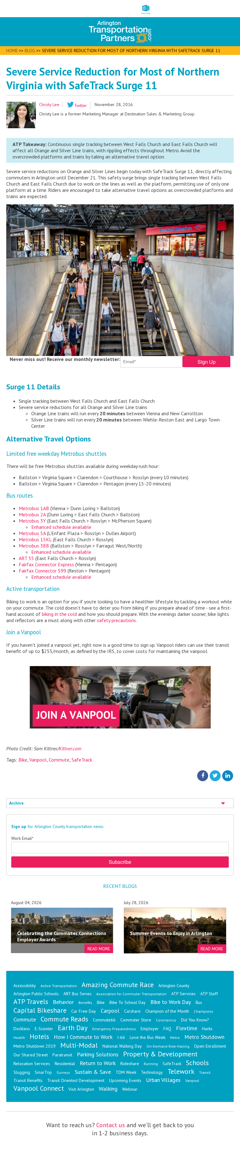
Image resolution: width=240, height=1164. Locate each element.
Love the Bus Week (147, 1037)
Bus (199, 1002)
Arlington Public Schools (36, 993)
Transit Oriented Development (75, 1080)
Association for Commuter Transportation (131, 993)
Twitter (80, 105)
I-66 (121, 1037)
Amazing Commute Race (118, 984)
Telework (181, 1071)
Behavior (63, 1002)
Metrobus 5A (32, 533)
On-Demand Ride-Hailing (168, 1046)
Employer (150, 1028)
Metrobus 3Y (32, 521)
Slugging (21, 1072)
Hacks (207, 1028)
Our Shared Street (30, 1055)
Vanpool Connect (38, 1088)
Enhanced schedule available (61, 527)
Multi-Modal (79, 1045)
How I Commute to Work (83, 1036)
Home (12, 50)
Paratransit (62, 1055)
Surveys (63, 1072)
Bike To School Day (127, 1002)
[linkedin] (227, 775)
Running (151, 1063)
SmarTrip (43, 1072)
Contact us (110, 1125)
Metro (175, 1037)
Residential (65, 1063)
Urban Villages (163, 1080)
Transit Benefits (27, 1080)
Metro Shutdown (204, 1036)
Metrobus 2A (32, 514)
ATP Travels (30, 1001)
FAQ (167, 1028)
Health (19, 1037)
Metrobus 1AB (34, 508)
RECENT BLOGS (120, 886)
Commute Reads (64, 1019)
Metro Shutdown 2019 (34, 1046)
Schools (197, 1062)
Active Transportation (59, 985)
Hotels (39, 1036)
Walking (108, 1088)
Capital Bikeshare (40, 1010)
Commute (59, 760)
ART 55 (26, 558)
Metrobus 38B (34, 546)
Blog (30, 50)
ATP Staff (209, 993)
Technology (152, 1072)
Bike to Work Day (170, 1002)
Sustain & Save (93, 1071)
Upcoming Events (125, 1080)
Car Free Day (83, 1011)
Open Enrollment (210, 1046)
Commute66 (104, 1020)
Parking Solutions (97, 1054)
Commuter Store (135, 1020)
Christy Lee (49, 104)
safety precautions (116, 620)
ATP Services (183, 993)
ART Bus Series (77, 993)
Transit (205, 1072)
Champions (203, 1011)
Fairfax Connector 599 (42, 570)
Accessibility (24, 985)
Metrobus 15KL (35, 539)
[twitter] (215, 775)
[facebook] (202, 775)
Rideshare (129, 1063)
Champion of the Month (167, 1011)
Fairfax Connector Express (46, 564)
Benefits (85, 1002)
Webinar (130, 1089)
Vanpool (38, 760)
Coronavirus (166, 1020)
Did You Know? (195, 1020)
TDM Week (126, 1072)
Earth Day (73, 1027)
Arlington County (173, 985)
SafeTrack (82, 760)
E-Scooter (44, 1028)
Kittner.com (70, 748)
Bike (22, 760)
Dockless (21, 1028)
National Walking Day (122, 1046)
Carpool (110, 1010)
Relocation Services (31, 1063)
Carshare (132, 1011)
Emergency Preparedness (114, 1028)
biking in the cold (59, 614)
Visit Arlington (81, 1089)
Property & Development (160, 1054)
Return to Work (98, 1063)
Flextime (186, 1028)
